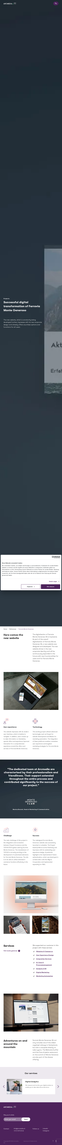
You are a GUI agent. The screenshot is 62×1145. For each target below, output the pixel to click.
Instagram (46, 1131)
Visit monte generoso (10, 951)
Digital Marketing (42, 972)
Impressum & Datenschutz (30, 1141)
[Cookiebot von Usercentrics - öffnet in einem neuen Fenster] (53, 557)
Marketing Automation (44, 976)
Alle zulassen (50, 586)
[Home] (10, 3)
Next (58, 1086)
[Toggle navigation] (55, 3)
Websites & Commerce (44, 951)
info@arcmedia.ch (19, 1128)
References (12, 629)
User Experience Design (45, 955)
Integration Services (44, 959)
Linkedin (45, 1128)
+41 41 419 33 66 (19, 1131)
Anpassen (30, 586)
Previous (3, 1086)
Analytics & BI (41, 969)
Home (5, 629)
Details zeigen (53, 581)
